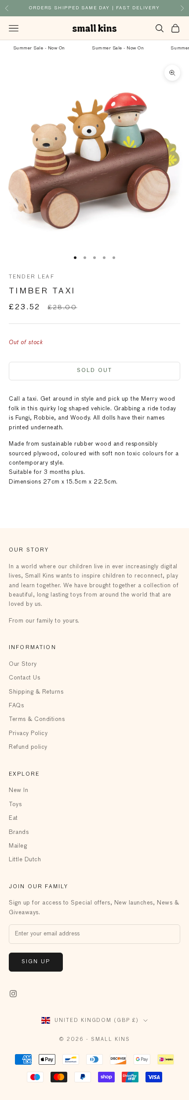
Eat (13, 818)
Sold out (94, 370)
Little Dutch (25, 860)
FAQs (16, 706)
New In (18, 790)
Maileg (18, 846)
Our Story (23, 664)
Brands (19, 832)
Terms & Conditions (37, 719)
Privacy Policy (28, 733)
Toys (15, 804)
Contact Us (24, 678)
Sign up (36, 962)
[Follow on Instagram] (13, 993)
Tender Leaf (32, 277)
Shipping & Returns (36, 692)
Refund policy (28, 747)
